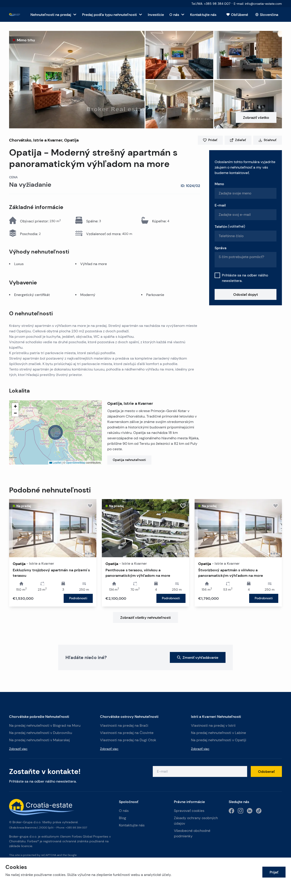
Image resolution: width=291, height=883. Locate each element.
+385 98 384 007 (76, 827)
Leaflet (56, 462)
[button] (77, 79)
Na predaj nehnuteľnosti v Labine (218, 733)
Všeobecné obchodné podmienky (192, 833)
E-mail (220, 205)
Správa (220, 248)
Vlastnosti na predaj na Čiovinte (126, 733)
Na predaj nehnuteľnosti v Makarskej (39, 740)
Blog (122, 818)
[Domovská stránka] (14, 14)
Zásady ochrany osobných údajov (196, 821)
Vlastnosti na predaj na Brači (124, 725)
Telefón (230, 226)
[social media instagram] (240, 810)
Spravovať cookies (189, 810)
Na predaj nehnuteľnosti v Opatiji (218, 740)
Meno (219, 184)
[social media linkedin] (249, 810)
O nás (124, 810)
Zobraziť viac (18, 749)
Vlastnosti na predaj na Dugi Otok (128, 740)
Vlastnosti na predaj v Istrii (213, 725)
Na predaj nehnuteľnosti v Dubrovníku (40, 733)
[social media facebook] (231, 810)
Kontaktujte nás (132, 825)
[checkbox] (217, 275)
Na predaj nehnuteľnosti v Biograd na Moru (44, 725)
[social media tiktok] (258, 810)
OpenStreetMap (75, 462)
